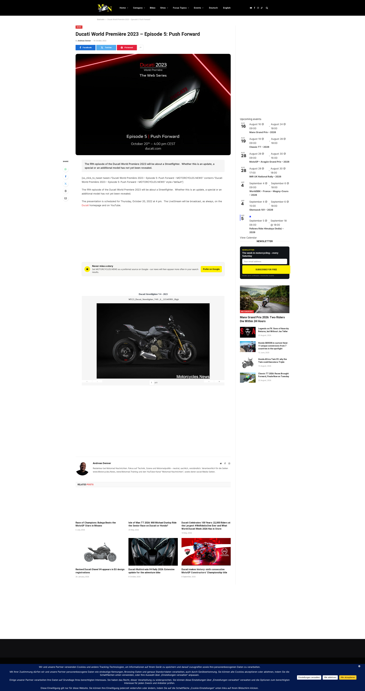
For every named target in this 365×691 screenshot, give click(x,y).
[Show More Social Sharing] (140, 47)
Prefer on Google (211, 269)
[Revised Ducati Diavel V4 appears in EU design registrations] (100, 552)
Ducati (85, 205)
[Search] (266, 8)
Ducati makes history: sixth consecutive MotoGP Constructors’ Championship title (204, 571)
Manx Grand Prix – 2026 (262, 132)
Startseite (100, 20)
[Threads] (65, 191)
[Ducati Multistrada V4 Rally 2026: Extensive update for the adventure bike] (153, 552)
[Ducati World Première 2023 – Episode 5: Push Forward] (153, 104)
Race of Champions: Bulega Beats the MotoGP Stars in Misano (96, 524)
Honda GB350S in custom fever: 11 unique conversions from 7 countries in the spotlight (273, 346)
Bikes (152, 8)
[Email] (65, 198)
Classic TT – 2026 (259, 146)
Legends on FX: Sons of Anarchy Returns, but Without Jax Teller (273, 330)
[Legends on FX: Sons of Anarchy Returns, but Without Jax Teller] (248, 332)
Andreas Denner (84, 41)
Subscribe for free (266, 269)
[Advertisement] (153, 231)
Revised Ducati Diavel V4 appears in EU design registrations (100, 571)
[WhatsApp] (65, 169)
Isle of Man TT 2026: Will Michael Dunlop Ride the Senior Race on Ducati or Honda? (152, 524)
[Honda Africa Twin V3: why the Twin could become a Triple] (248, 362)
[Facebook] (65, 176)
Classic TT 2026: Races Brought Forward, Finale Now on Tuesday (273, 375)
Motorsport (247, 311)
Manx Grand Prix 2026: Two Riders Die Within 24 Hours (262, 319)
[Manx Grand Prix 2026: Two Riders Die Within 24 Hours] (264, 299)
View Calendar (248, 237)
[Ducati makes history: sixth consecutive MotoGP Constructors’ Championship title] (206, 552)
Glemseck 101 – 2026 (261, 209)
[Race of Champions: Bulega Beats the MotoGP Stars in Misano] (100, 505)
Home (123, 8)
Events (197, 8)
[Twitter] (65, 183)
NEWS (79, 27)
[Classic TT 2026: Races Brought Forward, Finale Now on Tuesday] (248, 377)
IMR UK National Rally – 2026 (265, 176)
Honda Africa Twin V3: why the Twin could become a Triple (272, 360)
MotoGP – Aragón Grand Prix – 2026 (269, 161)
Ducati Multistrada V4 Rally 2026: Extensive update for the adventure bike (151, 571)
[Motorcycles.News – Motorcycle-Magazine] (104, 8)
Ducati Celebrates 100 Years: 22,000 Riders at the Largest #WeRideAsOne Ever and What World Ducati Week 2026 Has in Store (206, 525)
